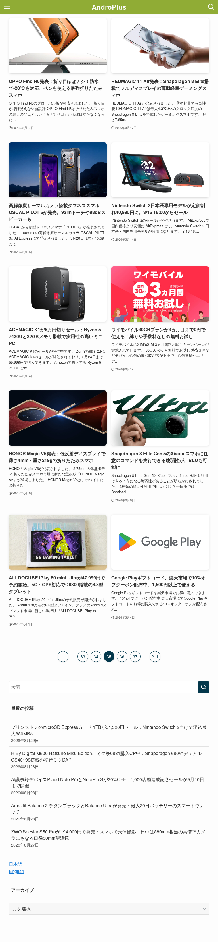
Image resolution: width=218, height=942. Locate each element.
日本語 (15, 864)
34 (96, 656)
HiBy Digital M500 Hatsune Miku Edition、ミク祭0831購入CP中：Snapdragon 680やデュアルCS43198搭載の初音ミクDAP (106, 759)
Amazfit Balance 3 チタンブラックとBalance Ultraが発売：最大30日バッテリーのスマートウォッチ (107, 812)
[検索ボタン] (211, 7)
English (16, 871)
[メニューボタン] (7, 7)
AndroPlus (109, 6)
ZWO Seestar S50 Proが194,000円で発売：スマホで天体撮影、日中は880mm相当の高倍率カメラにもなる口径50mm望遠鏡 (108, 838)
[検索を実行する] (203, 687)
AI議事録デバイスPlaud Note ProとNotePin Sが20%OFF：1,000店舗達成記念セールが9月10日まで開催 (107, 785)
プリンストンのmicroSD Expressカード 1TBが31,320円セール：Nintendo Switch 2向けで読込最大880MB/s (109, 733)
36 (122, 656)
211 (155, 656)
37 (135, 656)
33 (83, 656)
